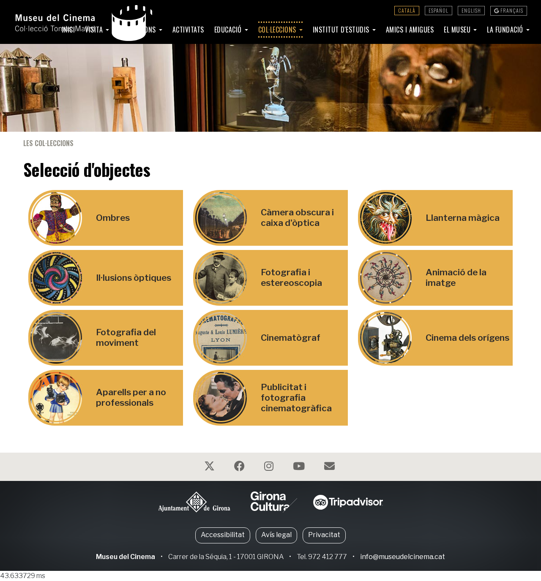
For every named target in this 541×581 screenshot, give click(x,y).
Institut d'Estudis (342, 29)
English (471, 10)
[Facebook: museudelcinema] (240, 468)
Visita (95, 29)
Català (406, 10)
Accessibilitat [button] (223, 535)
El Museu (458, 29)
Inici (68, 29)
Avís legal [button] (276, 535)
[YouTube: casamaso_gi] (300, 468)
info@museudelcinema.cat (402, 557)
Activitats (188, 29)
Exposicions (138, 29)
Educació (229, 29)
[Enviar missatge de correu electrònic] (330, 468)
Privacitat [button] (324, 535)
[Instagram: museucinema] (270, 468)
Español (438, 10)
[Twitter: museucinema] (210, 468)
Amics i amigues (410, 29)
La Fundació (506, 29)
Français (511, 10)
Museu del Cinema (125, 557)
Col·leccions (278, 29)
